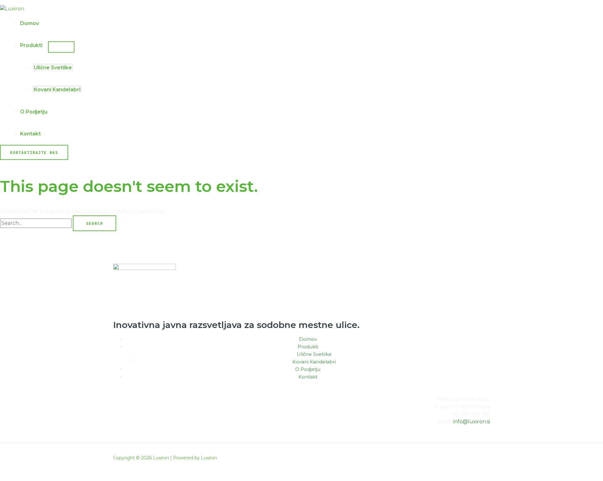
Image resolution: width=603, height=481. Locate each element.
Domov (29, 23)
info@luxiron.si (471, 422)
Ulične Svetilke (53, 68)
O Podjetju (33, 112)
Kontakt (30, 134)
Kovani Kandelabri (57, 89)
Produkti (31, 45)
